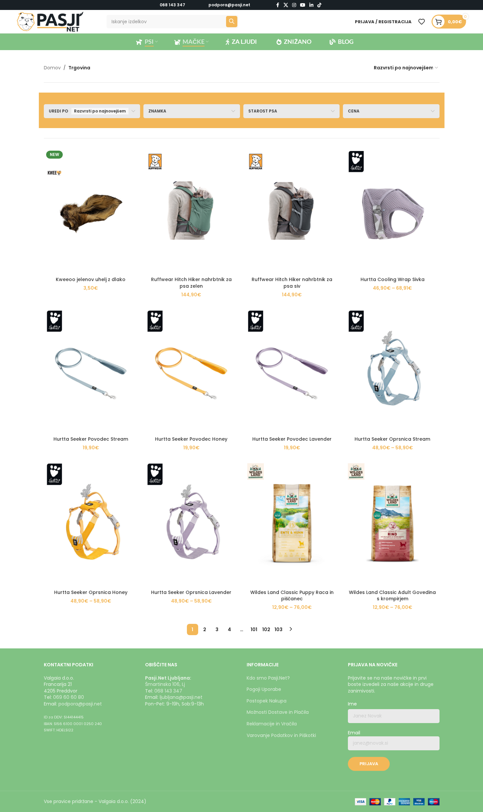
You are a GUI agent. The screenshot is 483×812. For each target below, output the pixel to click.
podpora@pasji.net (80, 704)
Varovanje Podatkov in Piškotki (281, 735)
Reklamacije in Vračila (272, 723)
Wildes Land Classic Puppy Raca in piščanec (292, 595)
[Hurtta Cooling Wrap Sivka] (393, 210)
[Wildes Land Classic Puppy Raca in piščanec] (292, 523)
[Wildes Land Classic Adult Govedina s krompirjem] (393, 523)
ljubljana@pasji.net (181, 697)
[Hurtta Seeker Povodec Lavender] (292, 370)
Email (354, 733)
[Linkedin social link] (311, 5)
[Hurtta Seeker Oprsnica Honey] (91, 523)
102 (266, 629)
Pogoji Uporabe (264, 689)
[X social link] (286, 5)
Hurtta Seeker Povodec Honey (191, 439)
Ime (352, 704)
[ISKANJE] (231, 21)
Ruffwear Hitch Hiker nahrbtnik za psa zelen (191, 282)
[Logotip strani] (50, 21)
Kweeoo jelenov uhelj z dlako (90, 279)
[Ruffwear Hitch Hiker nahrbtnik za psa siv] (292, 210)
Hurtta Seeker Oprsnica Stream (392, 439)
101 (254, 629)
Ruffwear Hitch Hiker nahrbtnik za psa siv (292, 282)
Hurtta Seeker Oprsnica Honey (90, 592)
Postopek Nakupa (266, 701)
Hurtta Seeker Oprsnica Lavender (191, 592)
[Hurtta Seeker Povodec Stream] (91, 370)
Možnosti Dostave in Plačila (278, 712)
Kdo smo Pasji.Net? (268, 678)
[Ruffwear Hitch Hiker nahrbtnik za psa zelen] (191, 210)
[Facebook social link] (278, 5)
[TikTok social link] (319, 5)
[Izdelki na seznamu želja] (421, 21)
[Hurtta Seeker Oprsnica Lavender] (191, 523)
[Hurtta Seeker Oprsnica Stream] (393, 370)
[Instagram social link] (294, 5)
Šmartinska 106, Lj (165, 684)
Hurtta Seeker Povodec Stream (90, 439)
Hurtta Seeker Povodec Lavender (292, 439)
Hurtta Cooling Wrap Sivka (393, 279)
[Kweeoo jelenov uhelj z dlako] (91, 210)
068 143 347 (172, 5)
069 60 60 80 (68, 697)
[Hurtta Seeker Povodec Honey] (191, 370)
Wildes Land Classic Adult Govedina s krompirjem (392, 595)
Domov (52, 67)
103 (278, 629)
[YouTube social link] (302, 5)
